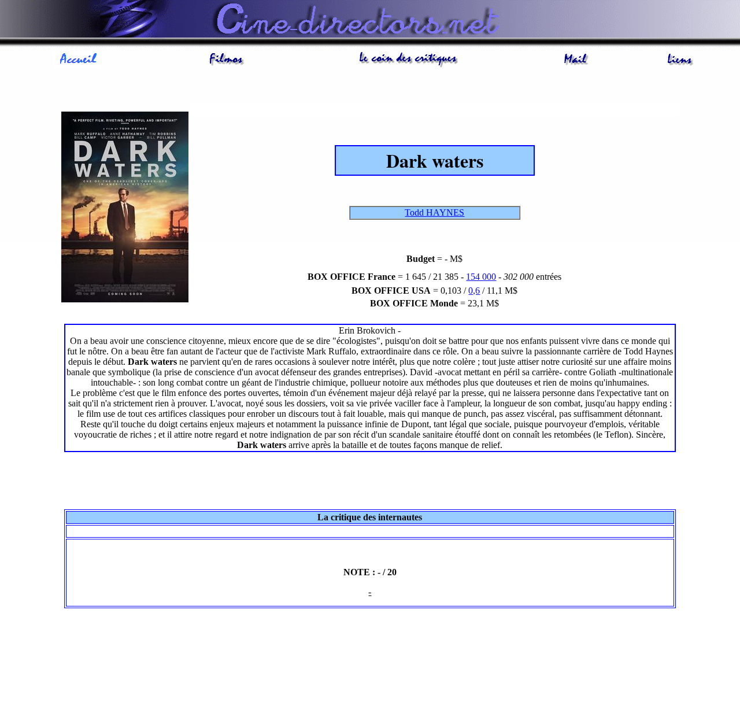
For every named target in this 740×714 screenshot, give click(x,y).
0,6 (474, 290)
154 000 (481, 277)
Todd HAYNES (434, 212)
